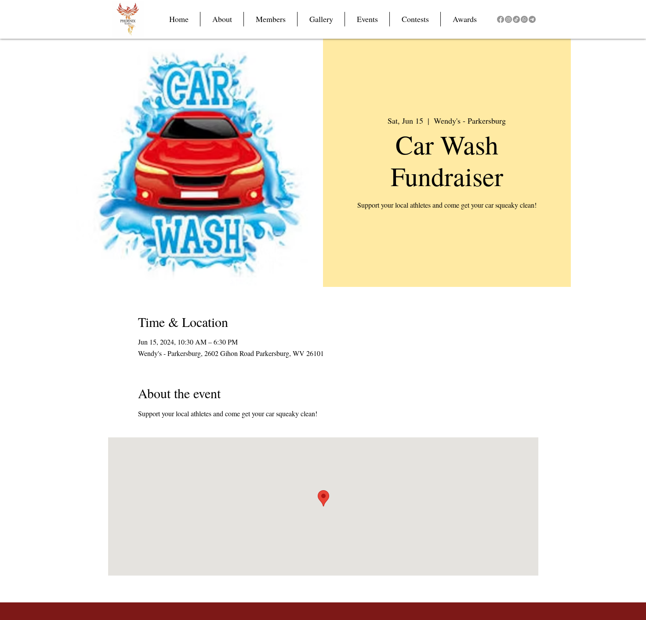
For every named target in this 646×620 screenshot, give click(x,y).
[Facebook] (500, 19)
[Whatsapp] (524, 19)
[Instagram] (508, 19)
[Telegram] (532, 19)
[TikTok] (516, 19)
